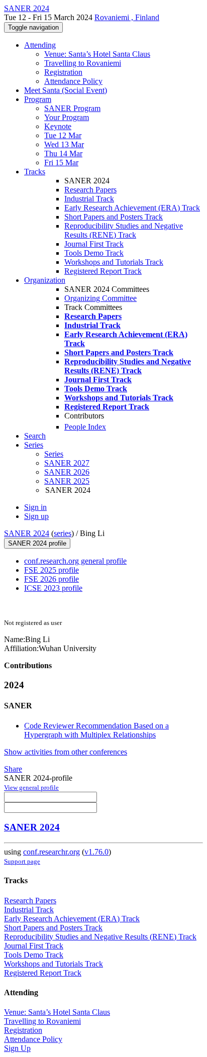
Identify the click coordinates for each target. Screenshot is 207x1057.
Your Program (66, 117)
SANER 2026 (66, 472)
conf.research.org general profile (75, 561)
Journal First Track (94, 244)
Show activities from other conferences (65, 752)
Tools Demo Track (94, 253)
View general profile (31, 787)
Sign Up (17, 1048)
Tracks (34, 171)
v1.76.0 (96, 852)
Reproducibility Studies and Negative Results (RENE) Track (123, 230)
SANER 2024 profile (37, 543)
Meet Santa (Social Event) (65, 90)
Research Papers (90, 189)
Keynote (57, 126)
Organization (44, 280)
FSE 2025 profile (51, 570)
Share (13, 769)
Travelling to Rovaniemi (82, 63)
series (62, 533)
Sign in (35, 507)
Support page (22, 861)
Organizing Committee (100, 298)
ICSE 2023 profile (53, 588)
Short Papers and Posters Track (113, 217)
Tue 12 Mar (62, 135)
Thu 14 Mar (63, 153)
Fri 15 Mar (61, 162)
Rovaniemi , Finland (126, 17)
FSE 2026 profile (51, 579)
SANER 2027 (66, 463)
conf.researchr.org (51, 852)
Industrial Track (89, 198)
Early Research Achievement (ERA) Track (132, 207)
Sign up (36, 516)
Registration (63, 72)
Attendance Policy (73, 81)
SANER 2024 (26, 533)
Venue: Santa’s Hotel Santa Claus (97, 54)
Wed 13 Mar (64, 144)
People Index (85, 426)
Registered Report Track (103, 271)
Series (53, 454)
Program (37, 99)
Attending (40, 45)
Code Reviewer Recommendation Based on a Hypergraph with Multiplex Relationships (96, 730)
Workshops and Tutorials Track (113, 262)
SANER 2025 (66, 481)
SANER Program (72, 108)
